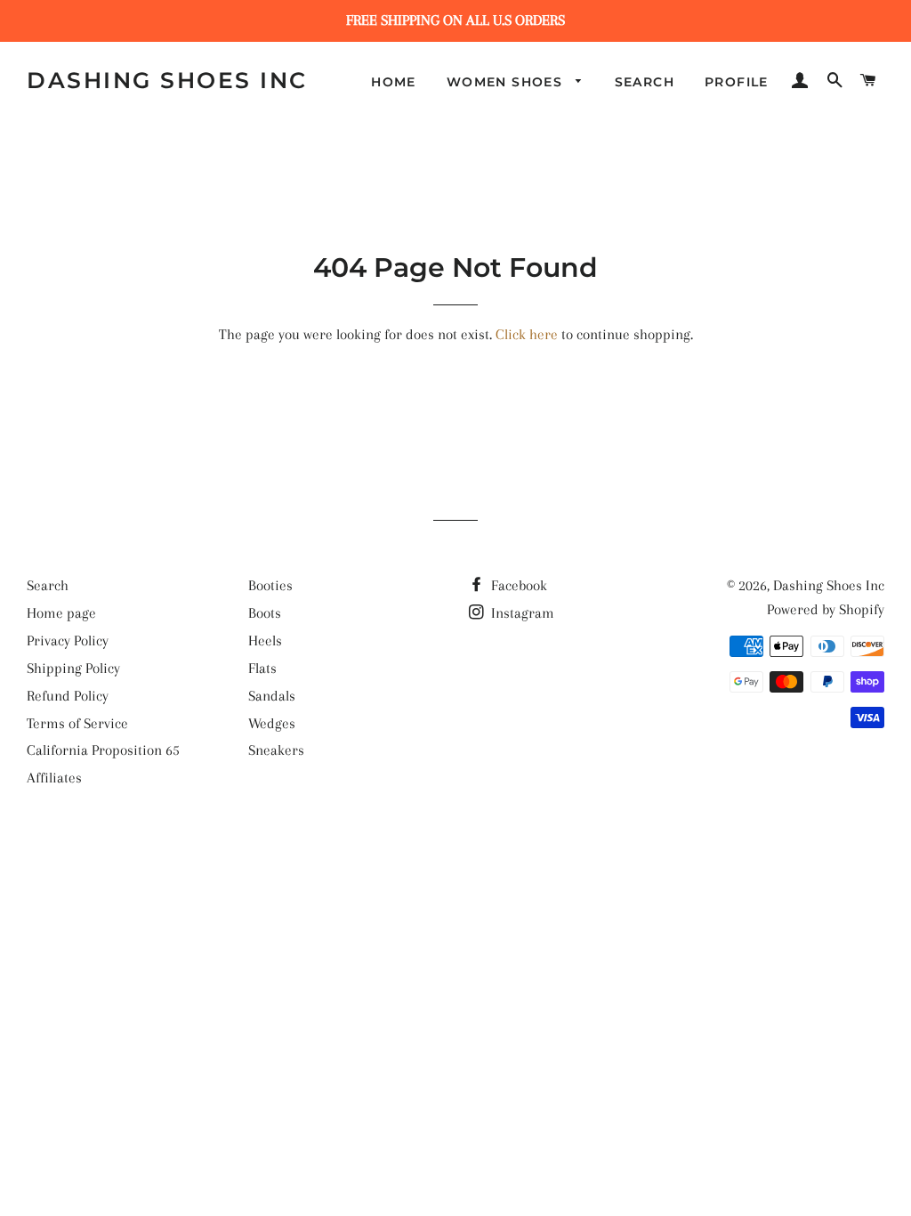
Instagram (521, 612)
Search (644, 82)
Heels (265, 640)
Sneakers (276, 750)
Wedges (271, 723)
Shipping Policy (73, 668)
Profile (737, 82)
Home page (61, 612)
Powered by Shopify (825, 609)
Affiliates (54, 777)
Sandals (271, 695)
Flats (262, 668)
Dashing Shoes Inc (167, 80)
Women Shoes (507, 82)
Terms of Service (77, 723)
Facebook (517, 585)
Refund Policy (68, 695)
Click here (527, 334)
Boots (264, 612)
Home (393, 82)
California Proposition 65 (103, 750)
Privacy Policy (68, 640)
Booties (270, 585)
